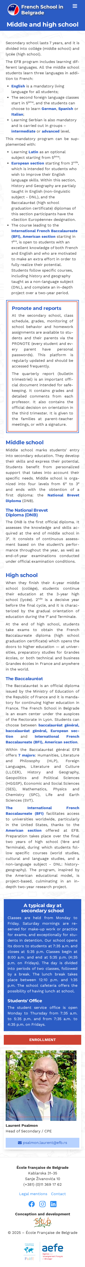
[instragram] (42, 1204)
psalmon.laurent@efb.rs (44, 1142)
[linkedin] (53, 1204)
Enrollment (42, 1039)
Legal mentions (33, 1194)
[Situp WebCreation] (42, 1222)
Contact (58, 1194)
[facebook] (31, 1204)
